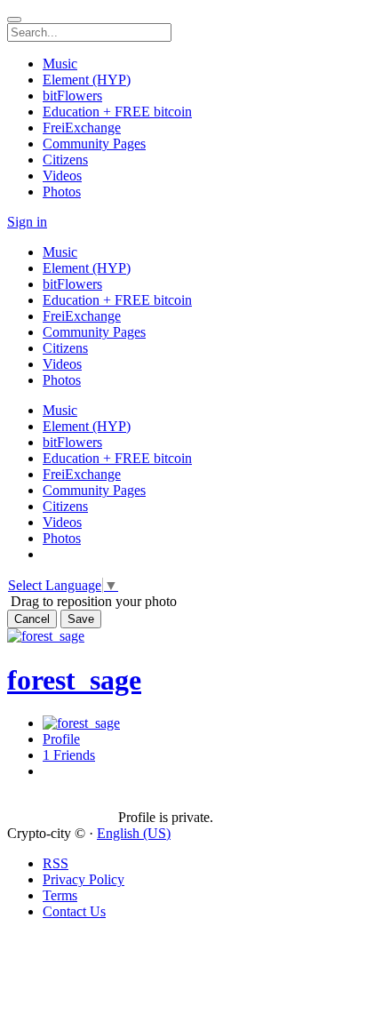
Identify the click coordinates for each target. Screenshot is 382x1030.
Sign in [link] (27, 221)
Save (81, 619)
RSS (55, 863)
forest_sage (74, 680)
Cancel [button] (32, 619)
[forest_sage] (62, 802)
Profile (61, 739)
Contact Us (74, 911)
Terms (60, 895)
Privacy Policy (83, 879)
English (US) (134, 833)
